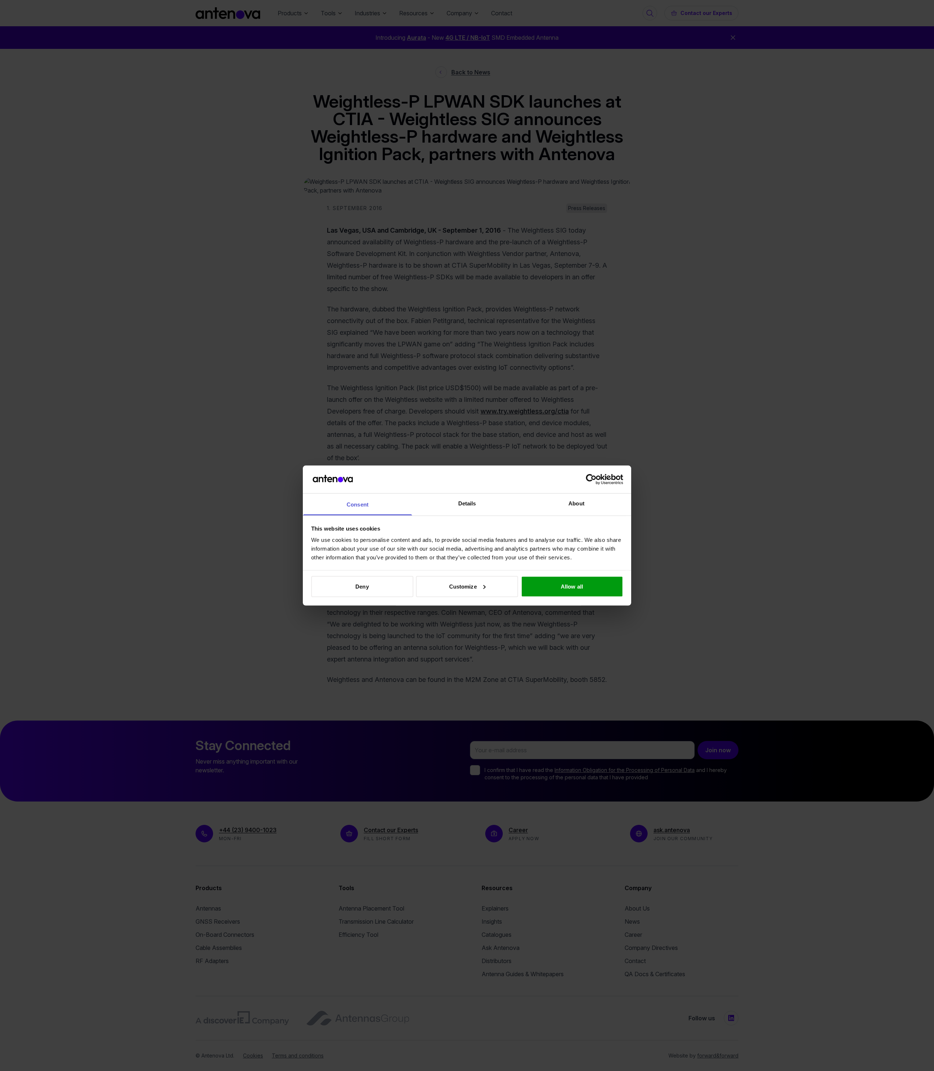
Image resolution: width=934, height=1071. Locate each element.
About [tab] (576, 503)
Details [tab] (467, 503)
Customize (463, 586)
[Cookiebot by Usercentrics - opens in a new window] (591, 479)
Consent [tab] (357, 504)
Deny (361, 586)
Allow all (572, 586)
